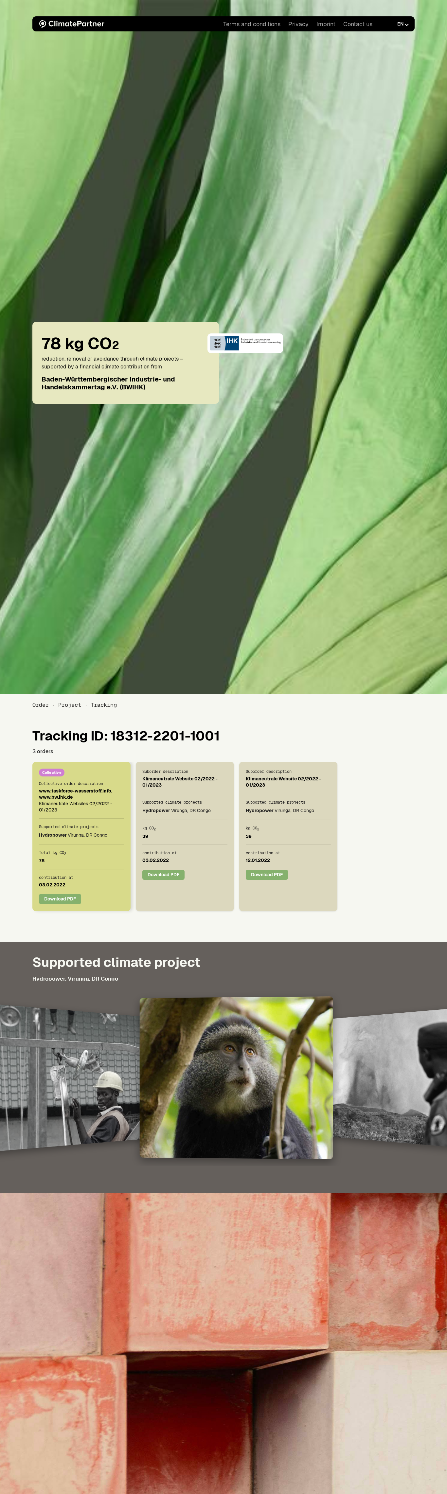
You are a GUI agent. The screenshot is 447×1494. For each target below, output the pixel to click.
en (400, 24)
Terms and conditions (251, 24)
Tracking (104, 704)
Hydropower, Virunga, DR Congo (75, 978)
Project (69, 704)
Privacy (298, 24)
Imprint (325, 24)
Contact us (357, 24)
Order (40, 704)
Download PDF (60, 899)
